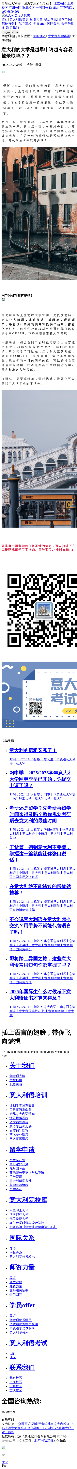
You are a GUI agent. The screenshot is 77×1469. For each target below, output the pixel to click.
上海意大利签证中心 (19, 1428)
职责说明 (15, 1084)
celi (11, 1353)
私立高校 (25, 23)
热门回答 (15, 1294)
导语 (12, 1248)
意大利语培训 (18, 19)
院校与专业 (9, 23)
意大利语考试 (28, 1343)
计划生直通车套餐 (22, 1105)
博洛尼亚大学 (18, 1214)
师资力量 (36, 19)
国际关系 (53, 23)
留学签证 (15, 1189)
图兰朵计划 (17, 1160)
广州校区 (15, 7)
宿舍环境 (15, 1080)
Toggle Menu (10, 32)
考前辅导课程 (18, 1122)
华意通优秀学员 (20, 1320)
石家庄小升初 (55, 1428)
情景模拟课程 (18, 1118)
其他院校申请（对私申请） (28, 1172)
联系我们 (12, 27)
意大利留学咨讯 (59, 36)
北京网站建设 (43, 1440)
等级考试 (50, 19)
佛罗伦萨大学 (18, 1218)
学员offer (39, 23)
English (53, 7)
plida (12, 1357)
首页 (5, 19)
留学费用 (15, 1176)
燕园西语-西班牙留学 (33, 1424)
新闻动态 (39, 36)
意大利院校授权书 (22, 1256)
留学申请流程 (18, 1185)
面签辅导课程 (18, 1130)
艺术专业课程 (18, 1134)
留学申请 (64, 19)
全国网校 (42, 7)
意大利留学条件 (20, 1181)
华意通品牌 (17, 1076)
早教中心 (39, 1428)
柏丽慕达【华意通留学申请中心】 (33, 1227)
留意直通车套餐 (20, 1109)
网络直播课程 (18, 1138)
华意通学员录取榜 (22, 1328)
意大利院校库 (28, 1199)
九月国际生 (17, 1168)
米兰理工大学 (18, 1210)
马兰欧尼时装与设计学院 (26, 1223)
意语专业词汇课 (20, 1126)
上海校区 (15, 1382)
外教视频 (15, 1282)
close (5, 1462)
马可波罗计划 (18, 1164)
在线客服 (8, 1419)
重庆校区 (28, 7)
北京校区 (60, 3)
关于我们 (22, 1065)
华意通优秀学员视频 (23, 1324)
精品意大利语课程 (22, 1114)
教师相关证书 (18, 1290)
